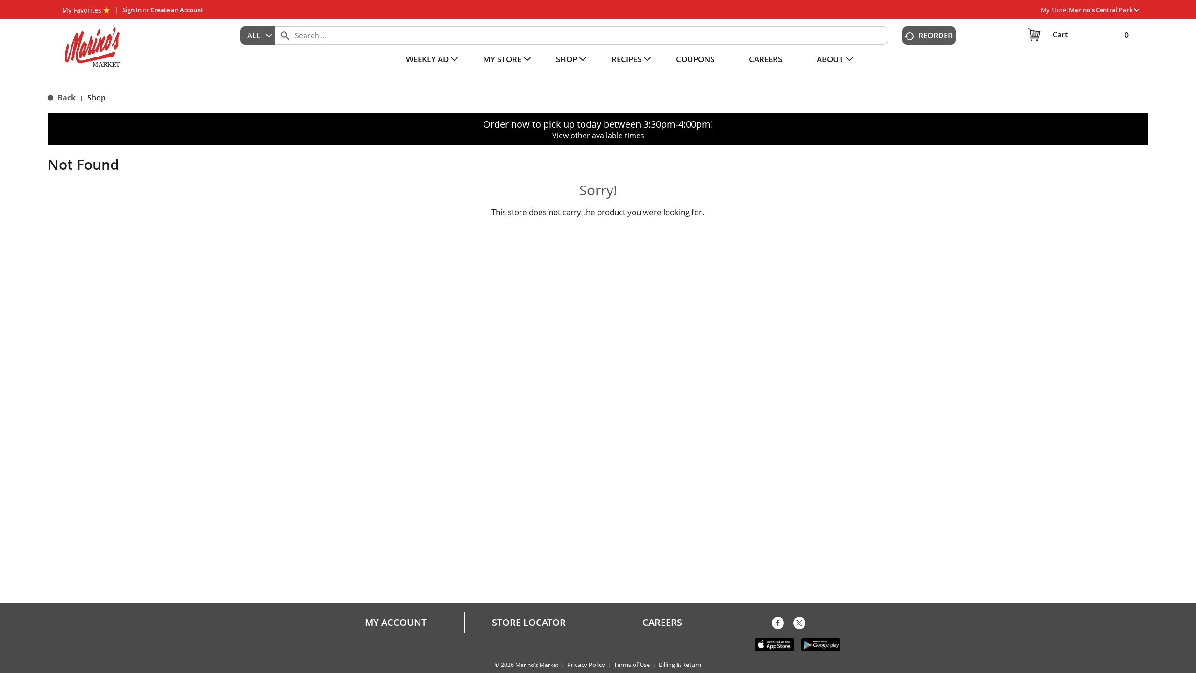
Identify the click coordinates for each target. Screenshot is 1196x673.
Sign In (132, 10)
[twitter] (799, 625)
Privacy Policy (586, 664)
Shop (96, 98)
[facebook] (778, 625)
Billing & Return (680, 664)
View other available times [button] (598, 135)
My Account (396, 622)
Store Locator (529, 622)
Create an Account (176, 10)
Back (66, 98)
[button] (1104, 10)
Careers (662, 622)
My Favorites (81, 10)
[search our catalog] (285, 35)
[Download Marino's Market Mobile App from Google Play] (820, 644)
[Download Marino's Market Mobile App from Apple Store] (774, 644)
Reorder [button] (935, 35)
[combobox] (257, 35)
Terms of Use (632, 664)
